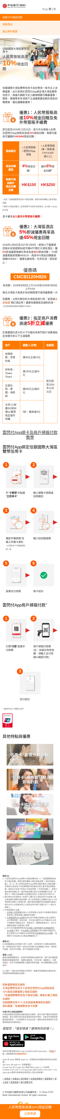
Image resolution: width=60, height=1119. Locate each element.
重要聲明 (48, 1079)
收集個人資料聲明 (20, 1079)
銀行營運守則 (26, 1082)
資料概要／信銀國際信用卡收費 (20, 1006)
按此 (52, 1051)
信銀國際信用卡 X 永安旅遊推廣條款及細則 (26, 1002)
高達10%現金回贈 (12, 17)
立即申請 (30, 1113)
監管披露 (14, 1082)
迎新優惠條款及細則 (13, 984)
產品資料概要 (10, 31)
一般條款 (6, 1079)
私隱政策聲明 (36, 1079)
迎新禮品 (7, 24)
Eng (44, 9)
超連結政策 (21, 1054)
